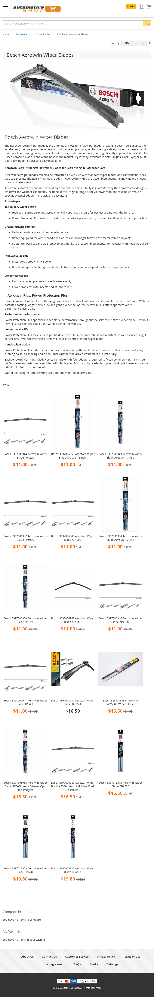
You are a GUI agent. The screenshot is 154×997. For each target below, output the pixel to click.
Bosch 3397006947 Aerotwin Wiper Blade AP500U (25, 537)
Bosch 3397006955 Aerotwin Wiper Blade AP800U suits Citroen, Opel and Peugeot (25, 786)
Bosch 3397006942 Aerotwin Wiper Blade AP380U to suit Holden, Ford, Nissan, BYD (73, 786)
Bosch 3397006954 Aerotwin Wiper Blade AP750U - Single (120, 537)
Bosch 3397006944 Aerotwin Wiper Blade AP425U (25, 455)
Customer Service (77, 957)
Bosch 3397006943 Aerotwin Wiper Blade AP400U (73, 537)
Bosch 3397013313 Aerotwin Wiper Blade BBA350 (120, 784)
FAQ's (78, 964)
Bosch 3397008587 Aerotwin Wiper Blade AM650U (73, 702)
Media (94, 964)
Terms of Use (131, 957)
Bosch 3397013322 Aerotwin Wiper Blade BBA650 (73, 870)
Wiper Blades (43, 34)
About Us (27, 957)
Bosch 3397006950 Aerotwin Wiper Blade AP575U (25, 620)
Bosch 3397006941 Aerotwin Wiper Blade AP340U (25, 702)
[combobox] (77, 23)
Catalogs (112, 964)
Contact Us (49, 957)
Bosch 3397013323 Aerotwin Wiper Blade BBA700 (25, 870)
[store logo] (36, 9)
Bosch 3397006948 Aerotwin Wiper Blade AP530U (73, 620)
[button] (131, 6)
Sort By (115, 43)
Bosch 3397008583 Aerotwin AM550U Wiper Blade (120, 702)
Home (6, 34)
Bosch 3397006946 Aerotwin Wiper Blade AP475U (120, 620)
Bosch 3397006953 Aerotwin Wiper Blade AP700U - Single (73, 455)
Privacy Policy (106, 957)
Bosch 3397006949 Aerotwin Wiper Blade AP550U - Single (120, 455)
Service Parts (23, 34)
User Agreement (54, 964)
